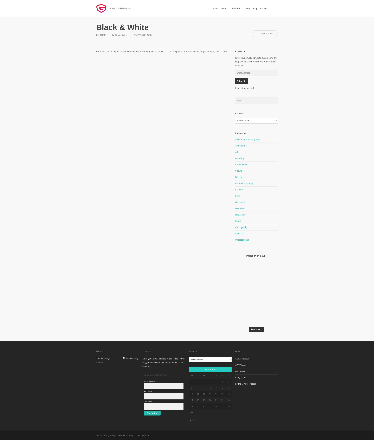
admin (102, 34)
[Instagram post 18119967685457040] (251, 295)
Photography (144, 34)
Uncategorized (242, 239)
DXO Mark (240, 371)
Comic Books (241, 164)
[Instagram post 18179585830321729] (240, 295)
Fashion (239, 189)
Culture (238, 170)
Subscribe (242, 81)
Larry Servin (240, 377)
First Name (148, 392)
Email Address (149, 381)
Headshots (240, 208)
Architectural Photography (247, 139)
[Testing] (272, 303)
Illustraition (240, 214)
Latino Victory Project (245, 383)
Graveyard (240, 202)
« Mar (192, 420)
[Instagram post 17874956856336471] (262, 295)
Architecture (241, 145)
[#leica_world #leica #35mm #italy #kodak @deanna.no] (240, 275)
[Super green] (251, 305)
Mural (238, 221)
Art (134, 34)
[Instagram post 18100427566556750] (272, 270)
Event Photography (244, 183)
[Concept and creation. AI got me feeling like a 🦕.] (262, 313)
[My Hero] (272, 290)
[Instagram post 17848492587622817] (262, 270)
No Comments (267, 33)
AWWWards (240, 365)
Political (239, 233)
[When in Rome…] (251, 266)
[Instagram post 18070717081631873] (240, 308)
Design (238, 177)
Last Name (148, 402)
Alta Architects (242, 358)
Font (237, 195)
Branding (239, 158)
